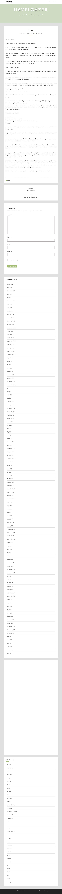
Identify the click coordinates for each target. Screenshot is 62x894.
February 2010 (10, 482)
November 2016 (11, 301)
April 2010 (9, 475)
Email (9, 244)
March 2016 (10, 311)
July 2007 (9, 576)
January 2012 (10, 405)
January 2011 (10, 445)
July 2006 (9, 603)
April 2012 (9, 395)
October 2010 (10, 455)
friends (8, 801)
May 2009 (9, 512)
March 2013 (10, 371)
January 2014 (10, 348)
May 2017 (9, 297)
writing (9, 882)
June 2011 (9, 428)
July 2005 (9, 636)
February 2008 (10, 562)
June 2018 (9, 287)
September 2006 (11, 596)
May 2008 (9, 552)
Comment (10, 215)
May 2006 (9, 609)
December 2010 (11, 448)
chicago (9, 778)
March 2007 (10, 583)
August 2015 (10, 331)
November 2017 (11, 291)
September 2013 (11, 354)
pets (8, 835)
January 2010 (10, 485)
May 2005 (9, 643)
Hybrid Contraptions (12, 811)
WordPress (35, 891)
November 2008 (11, 532)
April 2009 (9, 515)
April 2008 (9, 556)
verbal (55, 2)
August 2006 (10, 599)
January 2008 (10, 566)
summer (9, 858)
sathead (9, 852)
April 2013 (9, 368)
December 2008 (11, 529)
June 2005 (9, 640)
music (8, 828)
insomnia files (10, 815)
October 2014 (10, 338)
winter (8, 878)
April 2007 (9, 579)
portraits (9, 845)
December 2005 (11, 626)
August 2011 (10, 422)
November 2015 (11, 321)
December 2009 (11, 489)
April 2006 (9, 613)
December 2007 (11, 569)
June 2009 (9, 509)
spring (8, 855)
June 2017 (9, 294)
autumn (9, 764)
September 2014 (11, 341)
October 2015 (10, 324)
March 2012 (10, 398)
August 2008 (10, 542)
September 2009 (11, 499)
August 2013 (10, 358)
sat (33, 33)
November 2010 (11, 452)
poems (8, 842)
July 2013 (9, 361)
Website (9, 251)
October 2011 (10, 415)
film (8, 794)
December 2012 (11, 381)
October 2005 (10, 633)
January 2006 (10, 623)
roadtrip (9, 848)
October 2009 (10, 495)
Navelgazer (9, 2)
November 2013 (11, 351)
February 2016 (10, 314)
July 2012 (9, 388)
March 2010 (10, 479)
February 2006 (10, 620)
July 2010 (9, 465)
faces (8, 784)
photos (9, 838)
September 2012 (11, 385)
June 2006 (9, 606)
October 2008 (10, 536)
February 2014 (10, 344)
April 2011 (9, 435)
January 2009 (10, 526)
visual (49, 2)
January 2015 (10, 334)
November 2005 (11, 630)
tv (7, 865)
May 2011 (9, 432)
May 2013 (9, 364)
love (8, 180)
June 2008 (9, 549)
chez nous (9, 774)
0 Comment (39, 33)
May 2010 (9, 472)
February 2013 (10, 374)
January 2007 (10, 589)
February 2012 (10, 401)
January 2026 (10, 284)
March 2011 (10, 438)
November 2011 (11, 411)
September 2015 (11, 328)
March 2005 (10, 650)
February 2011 (10, 442)
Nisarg (45, 891)
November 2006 (11, 593)
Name (9, 237)
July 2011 (9, 425)
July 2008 (9, 546)
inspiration (10, 818)
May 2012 (9, 391)
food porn (9, 798)
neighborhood (10, 831)
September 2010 (11, 458)
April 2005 (9, 646)
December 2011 (11, 408)
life (8, 821)
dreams (9, 781)
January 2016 (10, 317)
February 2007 (10, 586)
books (8, 771)
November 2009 (11, 492)
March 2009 (10, 519)
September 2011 (11, 418)
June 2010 (9, 469)
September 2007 (11, 572)
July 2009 (9, 505)
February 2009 (10, 522)
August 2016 (10, 304)
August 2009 (10, 502)
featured (9, 791)
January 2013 (10, 378)
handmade (9, 808)
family (8, 788)
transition (9, 862)
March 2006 (10, 616)
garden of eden (11, 805)
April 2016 (9, 307)
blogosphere (10, 768)
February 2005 (10, 653)
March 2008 (10, 559)
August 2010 (10, 462)
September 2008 (11, 539)
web (8, 875)
